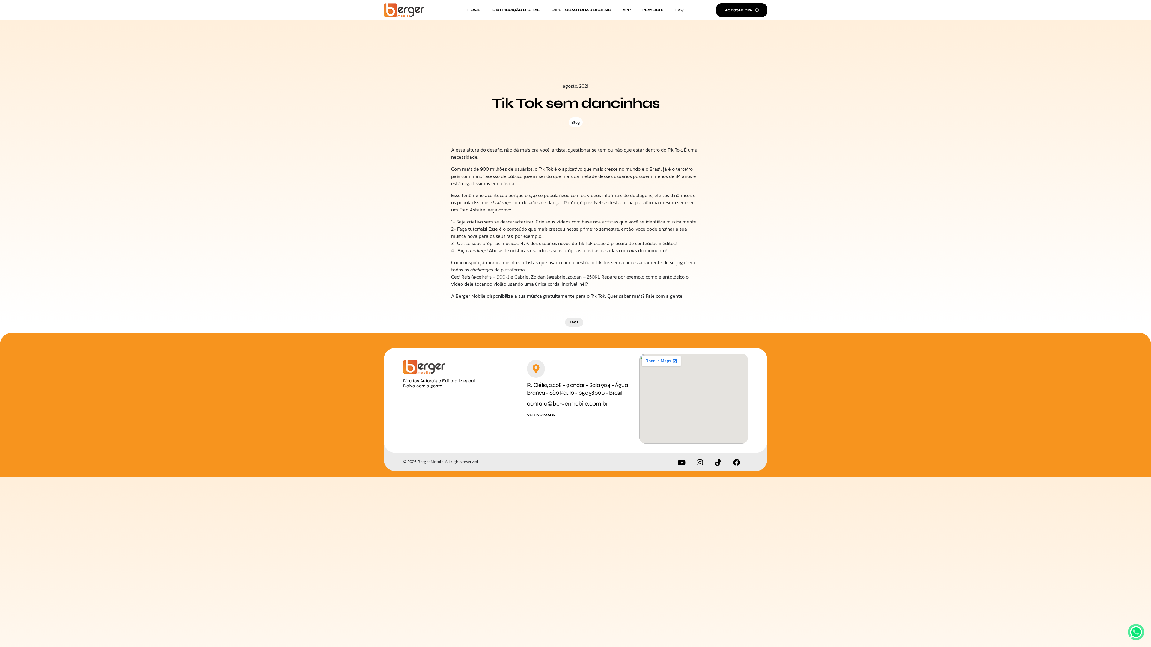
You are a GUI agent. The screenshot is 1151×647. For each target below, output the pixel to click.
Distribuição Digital (516, 10)
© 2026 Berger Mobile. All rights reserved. (441, 462)
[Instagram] (700, 463)
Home (473, 10)
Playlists (652, 10)
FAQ (679, 10)
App (627, 10)
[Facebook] (736, 463)
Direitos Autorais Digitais (581, 10)
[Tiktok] (718, 463)
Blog (575, 122)
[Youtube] (682, 463)
